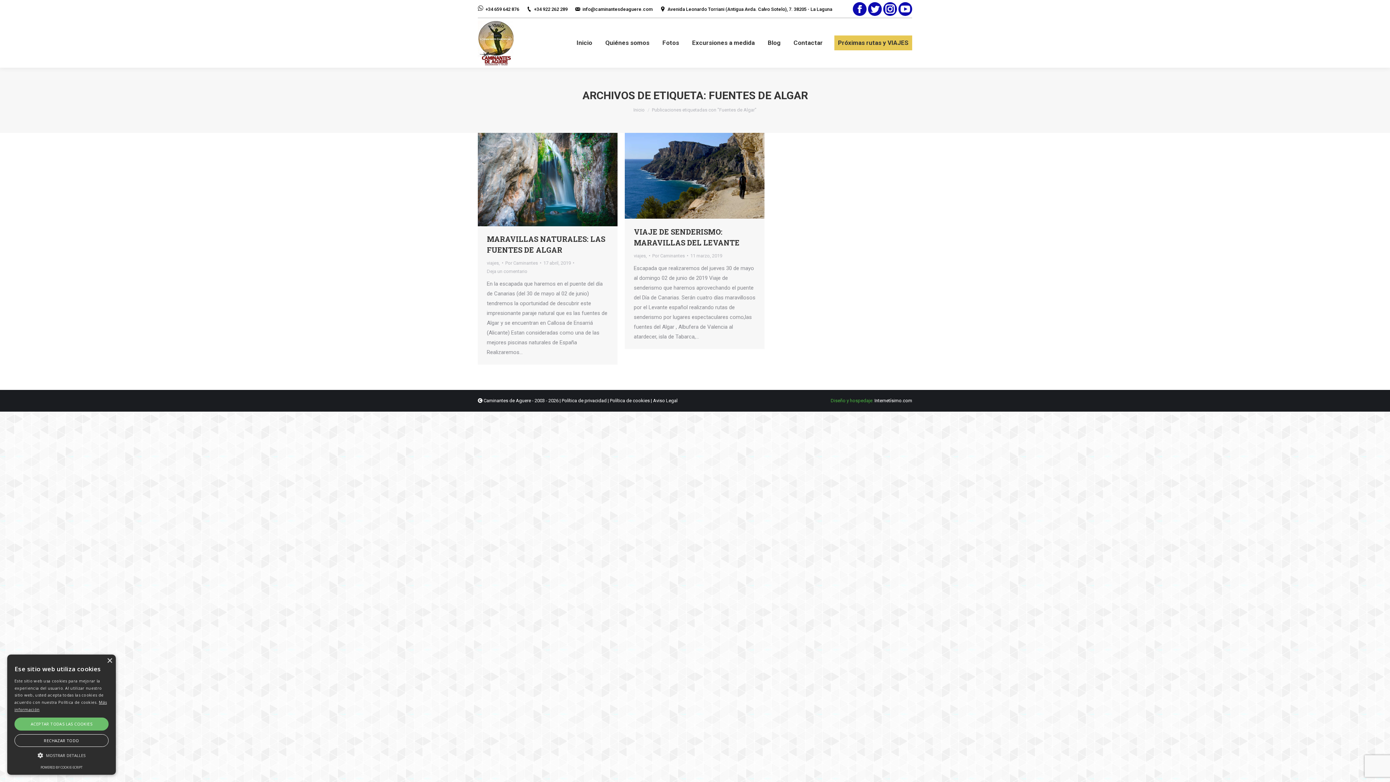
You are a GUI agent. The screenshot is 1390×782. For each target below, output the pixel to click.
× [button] (109, 661)
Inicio (639, 110)
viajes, (493, 263)
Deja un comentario (507, 271)
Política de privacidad (584, 400)
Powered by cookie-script (62, 767)
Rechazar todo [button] (61, 740)
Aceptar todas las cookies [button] (61, 724)
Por (521, 263)
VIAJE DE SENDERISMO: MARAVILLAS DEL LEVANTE (687, 237)
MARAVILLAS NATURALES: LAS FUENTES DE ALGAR (546, 244)
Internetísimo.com (893, 400)
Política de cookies (630, 400)
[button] (61, 755)
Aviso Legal (665, 400)
